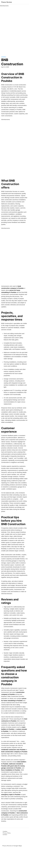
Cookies (5, 831)
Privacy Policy (7, 833)
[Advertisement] (14, 30)
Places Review (6, 2)
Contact (5, 834)
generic (3, 57)
